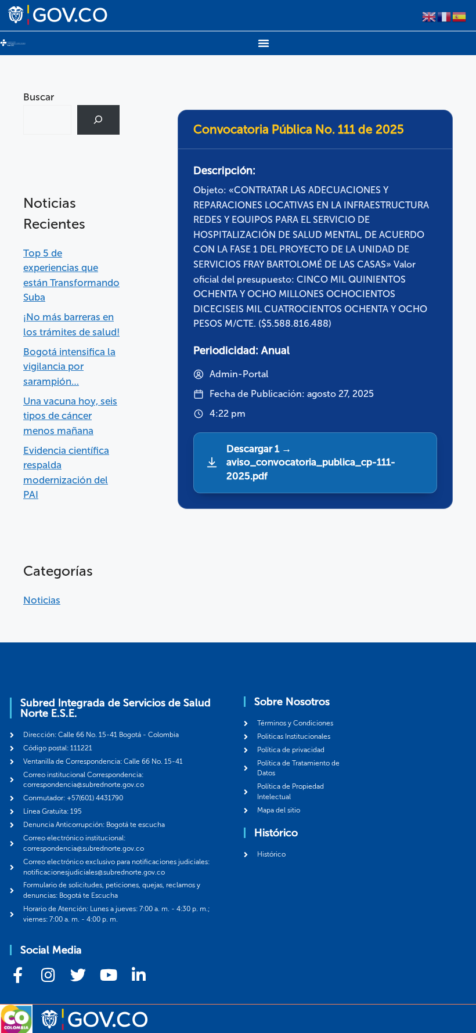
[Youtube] (108, 975)
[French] (444, 15)
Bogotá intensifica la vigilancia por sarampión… (69, 366)
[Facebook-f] (18, 975)
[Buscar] (98, 120)
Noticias (41, 600)
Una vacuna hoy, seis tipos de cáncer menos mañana (70, 415)
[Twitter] (78, 975)
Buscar (38, 97)
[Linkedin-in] (138, 975)
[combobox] (47, 120)
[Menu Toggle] (263, 43)
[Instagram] (48, 975)
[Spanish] (459, 15)
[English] (429, 15)
